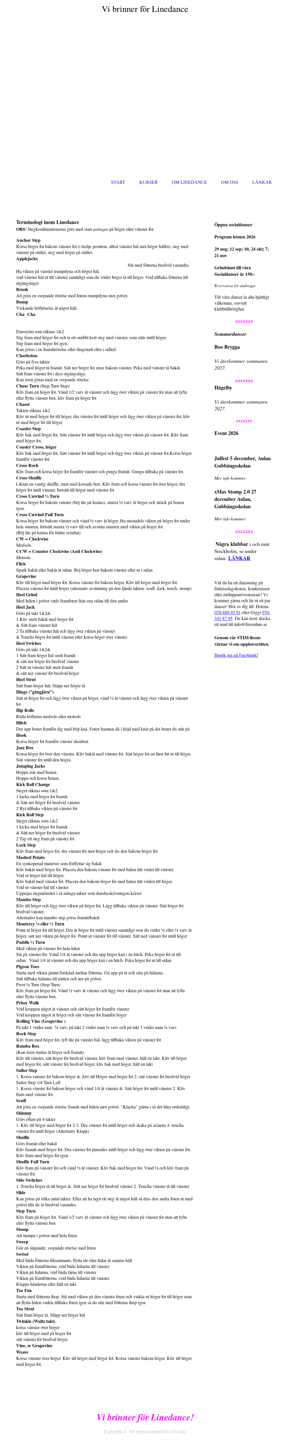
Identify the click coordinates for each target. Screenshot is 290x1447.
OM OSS (229, 182)
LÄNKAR (262, 182)
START (118, 182)
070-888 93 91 (227, 612)
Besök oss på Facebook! (236, 655)
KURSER (148, 182)
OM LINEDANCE (189, 182)
